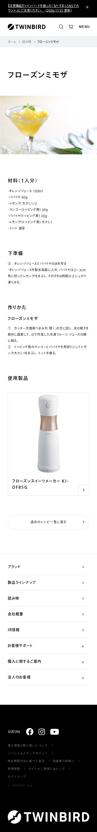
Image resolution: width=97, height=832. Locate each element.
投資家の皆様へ (63, 760)
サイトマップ (17, 776)
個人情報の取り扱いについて (28, 745)
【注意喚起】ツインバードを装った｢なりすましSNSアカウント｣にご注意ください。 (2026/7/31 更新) (43, 8)
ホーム (12, 42)
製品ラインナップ (22, 583)
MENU (84, 26)
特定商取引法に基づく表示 (26, 760)
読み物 (26, 42)
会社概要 (15, 614)
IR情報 (14, 630)
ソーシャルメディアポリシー (28, 753)
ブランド (14, 567)
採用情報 (14, 768)
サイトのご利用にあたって (46, 768)
